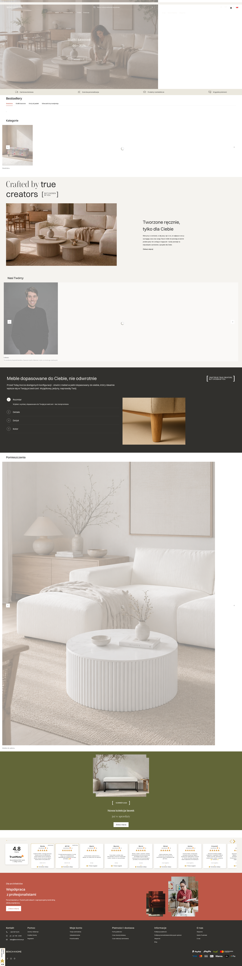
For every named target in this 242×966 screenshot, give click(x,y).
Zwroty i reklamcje (33, 932)
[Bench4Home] (14, 958)
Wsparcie (182, 13)
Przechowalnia (74, 938)
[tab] (9, 104)
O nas (164, 13)
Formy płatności (117, 932)
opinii (19, 860)
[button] (94, 7)
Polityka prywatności (160, 932)
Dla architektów (172, 13)
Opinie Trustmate (202, 935)
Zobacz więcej (148, 249)
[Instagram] (11, 958)
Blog (155, 942)
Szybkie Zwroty (32, 935)
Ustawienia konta (75, 935)
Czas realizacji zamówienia (120, 938)
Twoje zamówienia (75, 932)
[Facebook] (7, 958)
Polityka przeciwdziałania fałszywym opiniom (168, 935)
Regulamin (31, 938)
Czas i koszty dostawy (119, 935)
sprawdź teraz (79, 59)
